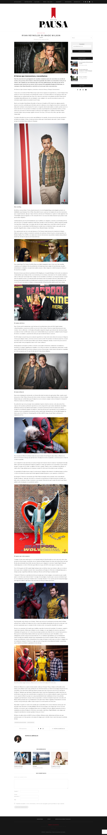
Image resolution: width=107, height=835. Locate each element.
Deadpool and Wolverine (20, 722)
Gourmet (58, 1)
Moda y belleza (47, 1)
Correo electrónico (17, 795)
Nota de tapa (41, 33)
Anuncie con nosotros (53, 824)
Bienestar (77, 1)
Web (15, 799)
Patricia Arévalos (59, 728)
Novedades (68, 1)
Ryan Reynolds (31, 722)
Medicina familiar (18, 766)
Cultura (37, 1)
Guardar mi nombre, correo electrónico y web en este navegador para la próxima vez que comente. (40, 803)
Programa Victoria (55, 766)
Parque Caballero (83, 76)
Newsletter (82, 44)
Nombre (16, 791)
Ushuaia (35, 766)
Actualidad (17, 1)
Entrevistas (28, 1)
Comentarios (23, 728)
